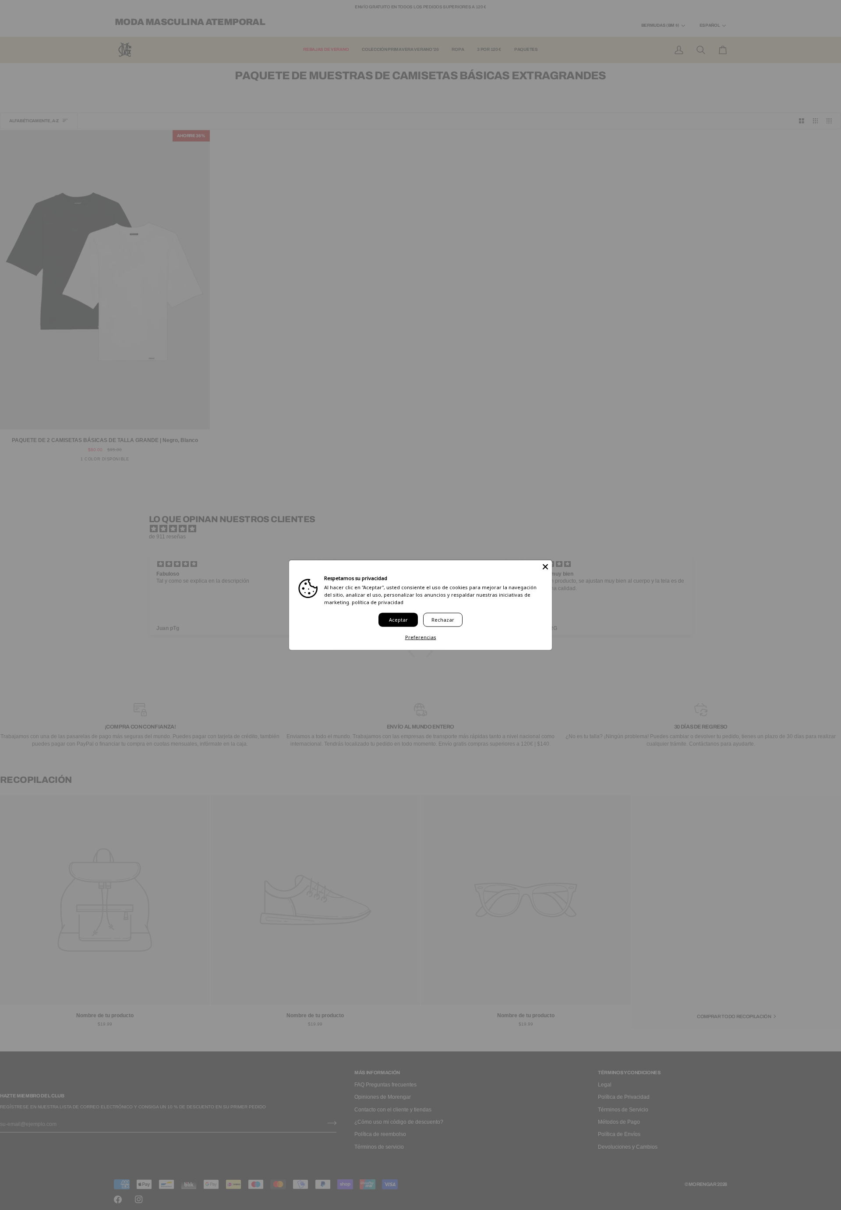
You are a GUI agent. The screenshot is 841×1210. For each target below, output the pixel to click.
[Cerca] (545, 567)
